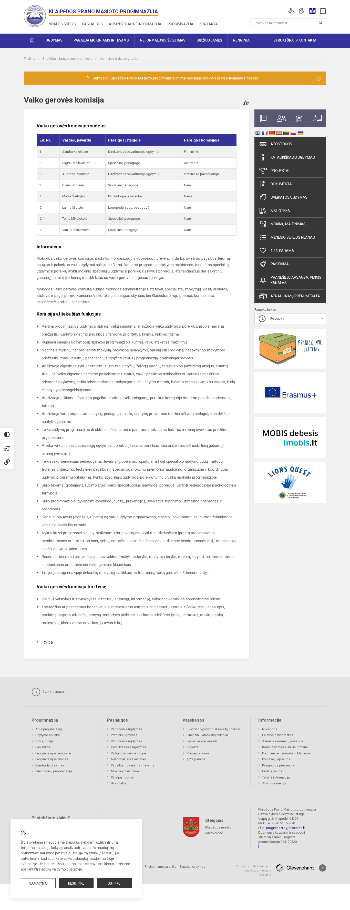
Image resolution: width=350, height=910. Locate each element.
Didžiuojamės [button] (209, 40)
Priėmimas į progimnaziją (54, 771)
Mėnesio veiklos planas (293, 237)
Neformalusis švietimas (128, 759)
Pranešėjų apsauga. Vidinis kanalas (296, 280)
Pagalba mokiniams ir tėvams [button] (101, 40)
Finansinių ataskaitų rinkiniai (207, 735)
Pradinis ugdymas (124, 735)
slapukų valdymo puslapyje (60, 869)
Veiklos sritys (62, 24)
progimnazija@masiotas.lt (285, 828)
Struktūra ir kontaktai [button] (295, 40)
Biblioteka (280, 211)
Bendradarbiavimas (49, 765)
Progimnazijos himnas (51, 759)
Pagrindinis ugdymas (126, 729)
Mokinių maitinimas (288, 224)
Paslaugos (92, 24)
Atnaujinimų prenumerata (295, 296)
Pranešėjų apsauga (276, 759)
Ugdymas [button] (54, 40)
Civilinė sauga (272, 771)
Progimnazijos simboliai (53, 753)
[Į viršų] (322, 868)
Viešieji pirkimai (198, 753)
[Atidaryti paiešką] (320, 22)
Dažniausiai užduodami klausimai (286, 753)
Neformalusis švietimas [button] (163, 40)
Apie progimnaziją (49, 729)
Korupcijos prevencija (278, 765)
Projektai (280, 171)
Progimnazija (180, 24)
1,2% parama (282, 251)
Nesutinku (76, 883)
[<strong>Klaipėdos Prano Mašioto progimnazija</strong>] (36, 15)
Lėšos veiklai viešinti (202, 741)
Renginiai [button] (242, 40)
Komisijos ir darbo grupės (119, 58)
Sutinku (114, 883)
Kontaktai (209, 24)
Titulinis (30, 58)
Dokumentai (282, 184)
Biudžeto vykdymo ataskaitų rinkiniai (213, 729)
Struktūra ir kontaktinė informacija (68, 58)
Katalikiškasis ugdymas (293, 157)
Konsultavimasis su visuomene (285, 747)
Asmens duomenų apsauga (282, 741)
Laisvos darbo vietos (277, 735)
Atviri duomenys (274, 783)
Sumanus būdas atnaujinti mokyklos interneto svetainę (253, 870)
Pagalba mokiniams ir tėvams (132, 765)
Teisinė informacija (276, 777)
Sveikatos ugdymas (289, 197)
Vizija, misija (44, 741)
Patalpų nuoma (122, 777)
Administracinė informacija (135, 24)
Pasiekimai (280, 264)
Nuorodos (269, 729)
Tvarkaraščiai (53, 691)
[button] (291, 11)
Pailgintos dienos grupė (128, 753)
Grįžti (48, 642)
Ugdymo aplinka (47, 735)
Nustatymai (38, 883)
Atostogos (281, 144)
